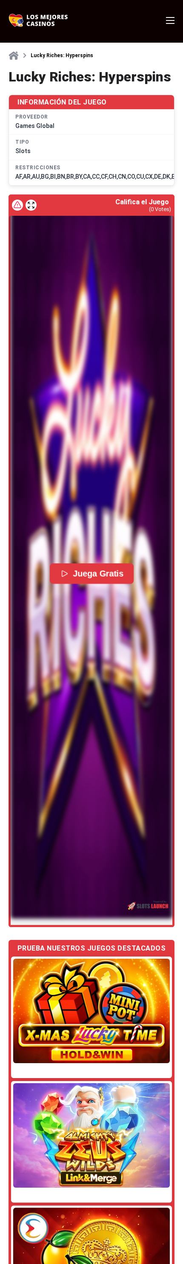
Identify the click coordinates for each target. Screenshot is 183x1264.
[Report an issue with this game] (17, 205)
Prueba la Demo (91, 1010)
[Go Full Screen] (31, 205)
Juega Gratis (98, 573)
